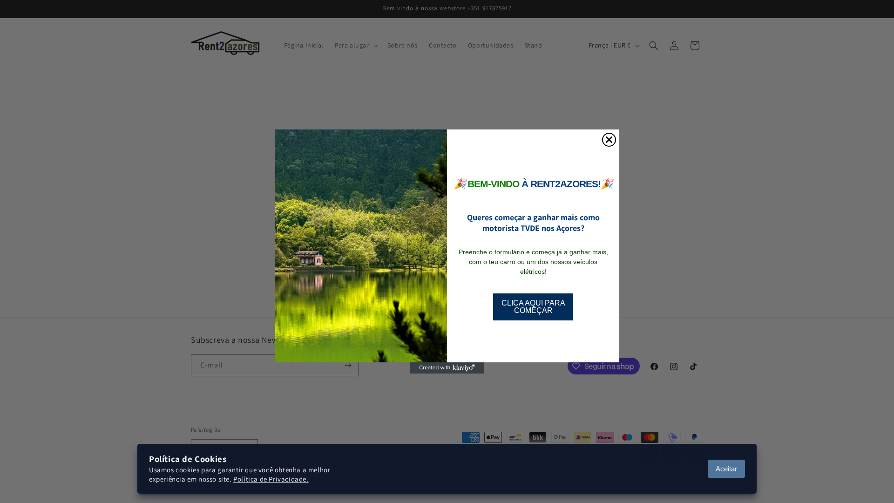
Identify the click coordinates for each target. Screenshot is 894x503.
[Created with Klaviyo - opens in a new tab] (447, 368)
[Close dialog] (609, 139)
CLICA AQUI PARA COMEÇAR (533, 306)
